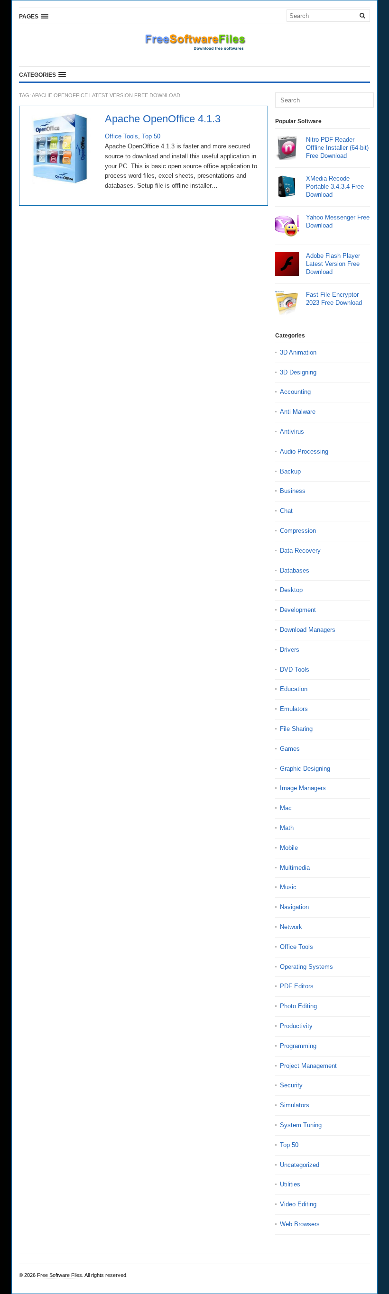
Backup (290, 471)
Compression (298, 530)
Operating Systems (306, 966)
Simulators (294, 1105)
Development (298, 609)
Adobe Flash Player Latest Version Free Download (333, 263)
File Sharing (296, 728)
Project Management (308, 1065)
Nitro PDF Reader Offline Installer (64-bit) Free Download (337, 147)
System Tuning (301, 1125)
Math (287, 827)
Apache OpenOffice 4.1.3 (163, 119)
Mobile (289, 847)
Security (291, 1085)
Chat (286, 510)
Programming (298, 1045)
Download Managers (307, 629)
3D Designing (298, 372)
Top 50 (151, 136)
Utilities (290, 1184)
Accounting (295, 391)
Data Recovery (300, 550)
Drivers (289, 649)
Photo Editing (298, 1006)
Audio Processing (304, 451)
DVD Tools (294, 669)
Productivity (296, 1026)
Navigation (294, 907)
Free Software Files (59, 1275)
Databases (294, 570)
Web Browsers (300, 1224)
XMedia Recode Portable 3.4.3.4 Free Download (335, 186)
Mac (286, 807)
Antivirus (292, 431)
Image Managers (303, 788)
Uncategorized (299, 1164)
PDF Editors (297, 986)
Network (291, 926)
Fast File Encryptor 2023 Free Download (334, 298)
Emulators (294, 708)
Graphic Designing (305, 768)
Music (288, 887)
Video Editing (298, 1204)
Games (290, 748)
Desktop (291, 589)
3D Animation (298, 352)
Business (293, 490)
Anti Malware (297, 411)
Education (293, 689)
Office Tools (121, 136)
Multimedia (295, 867)
